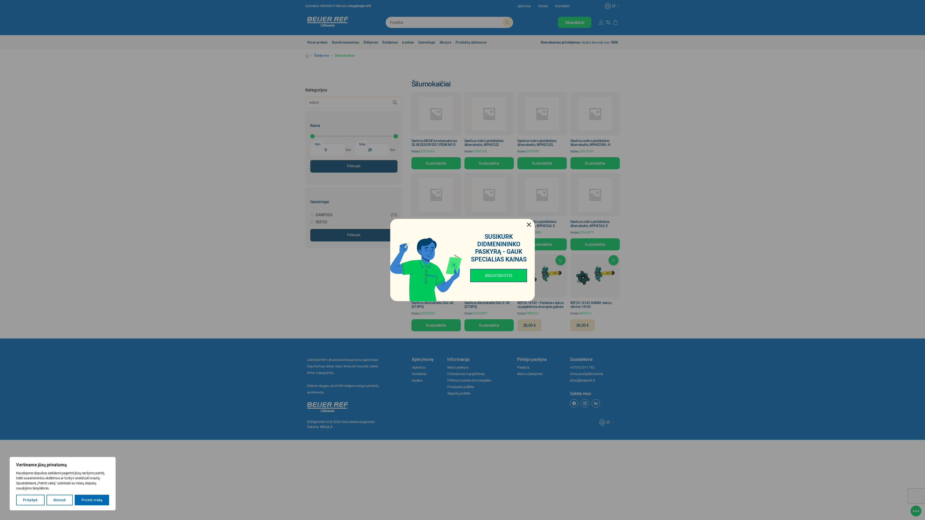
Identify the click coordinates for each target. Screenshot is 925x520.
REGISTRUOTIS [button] (498, 275)
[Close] (529, 224)
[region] (63, 483)
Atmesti (59, 500)
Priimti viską (91, 500)
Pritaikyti (30, 500)
